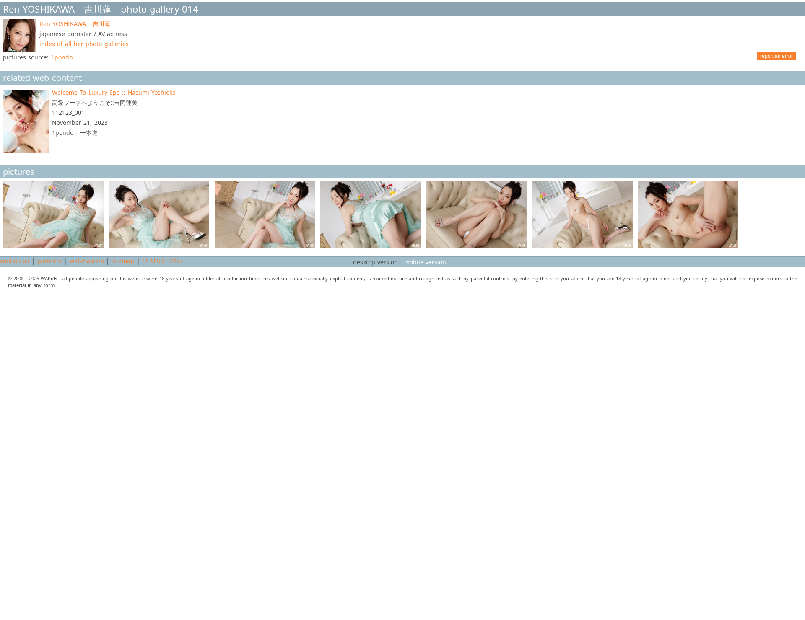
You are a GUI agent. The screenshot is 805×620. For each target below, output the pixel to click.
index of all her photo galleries (84, 44)
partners (49, 261)
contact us (14, 261)
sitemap (123, 261)
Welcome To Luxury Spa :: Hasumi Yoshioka (114, 92)
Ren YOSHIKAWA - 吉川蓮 (74, 24)
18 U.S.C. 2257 (162, 261)
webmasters (87, 261)
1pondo (62, 57)
